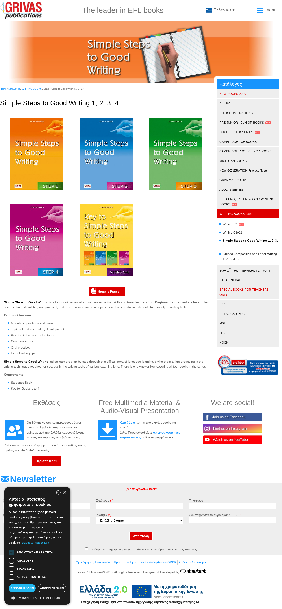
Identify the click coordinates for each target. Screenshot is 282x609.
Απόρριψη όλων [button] (52, 588)
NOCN (223, 342)
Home (3, 88)
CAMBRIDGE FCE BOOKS (238, 141)
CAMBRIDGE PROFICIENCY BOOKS (245, 151)
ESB (222, 304)
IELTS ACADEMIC (232, 314)
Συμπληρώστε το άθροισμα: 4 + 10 (213, 515)
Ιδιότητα (101, 515)
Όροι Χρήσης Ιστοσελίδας (93, 562)
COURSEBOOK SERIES (236, 132)
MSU (222, 323)
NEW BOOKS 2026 (232, 94)
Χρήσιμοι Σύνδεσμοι (192, 562)
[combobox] (58, 492)
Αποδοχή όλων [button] (22, 588)
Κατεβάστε (128, 422)
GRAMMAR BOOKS (233, 180)
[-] (36, 189)
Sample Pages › (109, 291)
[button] (37, 597)
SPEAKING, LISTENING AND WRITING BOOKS (246, 201)
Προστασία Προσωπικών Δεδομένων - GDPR (145, 562)
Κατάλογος (14, 88)
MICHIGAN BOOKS (233, 161)
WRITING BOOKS (32, 88)
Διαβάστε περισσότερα (35, 542)
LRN (222, 333)
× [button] (64, 492)
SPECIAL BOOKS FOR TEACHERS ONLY (244, 292)
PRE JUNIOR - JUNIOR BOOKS (241, 122)
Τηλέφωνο (196, 500)
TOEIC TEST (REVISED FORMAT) (244, 270)
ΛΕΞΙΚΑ (224, 103)
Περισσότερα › (47, 461)
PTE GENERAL (230, 280)
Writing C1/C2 (232, 232)
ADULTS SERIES (231, 189)
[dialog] (37, 546)
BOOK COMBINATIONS (236, 113)
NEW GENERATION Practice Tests (243, 170)
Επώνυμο (102, 500)
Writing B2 (230, 224)
